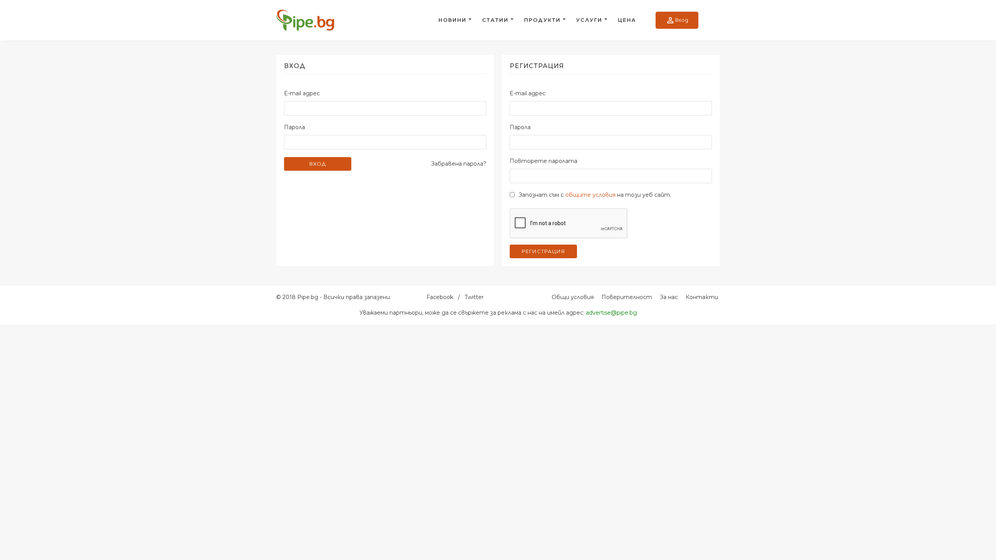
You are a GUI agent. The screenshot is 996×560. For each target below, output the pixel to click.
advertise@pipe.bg (611, 312)
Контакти (702, 297)
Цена (627, 20)
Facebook (439, 297)
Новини (452, 20)
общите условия (590, 194)
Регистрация (543, 251)
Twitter (474, 297)
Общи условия (573, 297)
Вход (677, 20)
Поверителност (626, 297)
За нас (669, 297)
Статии (495, 20)
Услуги (589, 20)
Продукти (542, 20)
